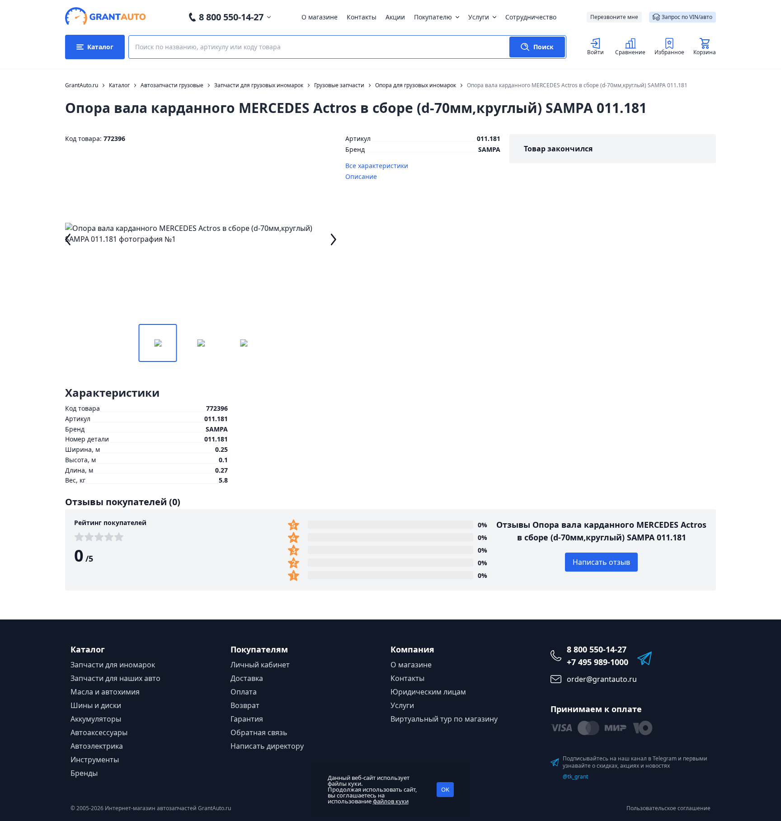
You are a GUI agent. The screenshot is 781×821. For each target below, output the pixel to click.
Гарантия (247, 719)
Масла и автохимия (105, 692)
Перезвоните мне (614, 17)
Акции (395, 17)
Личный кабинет (260, 665)
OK (445, 789)
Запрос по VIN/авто (687, 17)
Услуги (478, 17)
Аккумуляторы (96, 719)
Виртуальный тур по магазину (444, 719)
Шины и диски (96, 705)
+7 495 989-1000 (597, 662)
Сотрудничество (530, 17)
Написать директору (267, 746)
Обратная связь (259, 732)
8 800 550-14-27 (231, 17)
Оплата (244, 692)
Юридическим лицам (428, 692)
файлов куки (391, 801)
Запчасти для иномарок (113, 665)
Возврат (245, 705)
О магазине (319, 17)
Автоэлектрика (97, 746)
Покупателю (433, 17)
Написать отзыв (601, 562)
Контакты (361, 17)
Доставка (247, 678)
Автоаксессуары (99, 732)
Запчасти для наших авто (115, 678)
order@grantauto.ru (602, 679)
